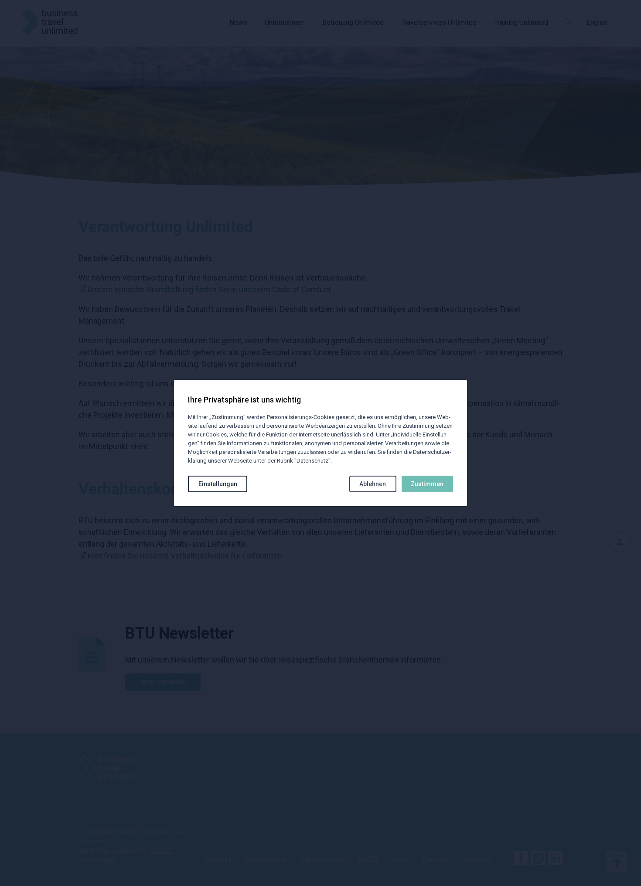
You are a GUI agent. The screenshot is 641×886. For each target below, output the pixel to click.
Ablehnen (372, 483)
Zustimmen (427, 483)
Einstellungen (217, 483)
